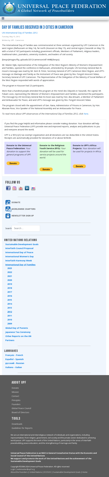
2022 (9, 272)
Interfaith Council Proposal (19, 248)
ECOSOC (47, 472)
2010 (9, 319)
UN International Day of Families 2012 (19, 32)
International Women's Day (19, 256)
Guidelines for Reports (22, 428)
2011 (9, 315)
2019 (9, 284)
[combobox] (26, 228)
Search (8, 228)
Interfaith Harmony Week (18, 260)
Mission (15, 392)
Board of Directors (20, 412)
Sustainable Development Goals (21, 244)
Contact (15, 396)
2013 (9, 307)
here (86, 113)
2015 (9, 299)
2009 (9, 323)
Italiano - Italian (13, 367)
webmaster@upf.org (26, 469)
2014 (9, 303)
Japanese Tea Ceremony (18, 332)
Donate (15, 388)
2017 (9, 292)
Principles (16, 400)
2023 (9, 268)
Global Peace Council (21, 408)
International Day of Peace (19, 252)
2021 (9, 276)
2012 (9, 311)
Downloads (17, 424)
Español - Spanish (14, 359)
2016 (9, 296)
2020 (9, 280)
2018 (9, 288)
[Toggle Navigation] (3, 18)
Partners (9, 340)
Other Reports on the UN (18, 336)
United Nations (36, 472)
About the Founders (19, 472)
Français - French (14, 355)
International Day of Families (20, 264)
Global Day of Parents (16, 328)
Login (13, 469)
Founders (16, 404)
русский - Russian (14, 363)
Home (84, 472)
